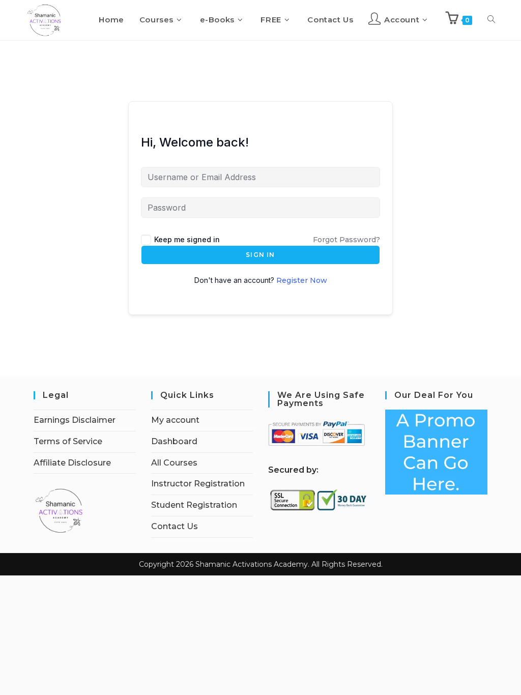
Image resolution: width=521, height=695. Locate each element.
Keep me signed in (187, 239)
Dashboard (174, 441)
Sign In (260, 254)
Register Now (301, 280)
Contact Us (174, 526)
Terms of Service (68, 441)
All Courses (174, 463)
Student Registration (194, 505)
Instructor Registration (198, 483)
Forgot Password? (346, 239)
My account (175, 420)
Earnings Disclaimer (74, 420)
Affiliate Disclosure (72, 463)
